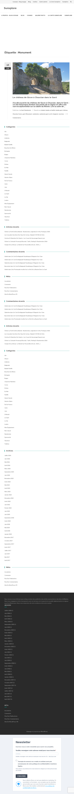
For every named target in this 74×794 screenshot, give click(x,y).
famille (6, 171)
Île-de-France (8, 180)
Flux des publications (11, 287)
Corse (6, 161)
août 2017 (8, 547)
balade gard (59, 110)
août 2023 (8, 481)
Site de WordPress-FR (11, 294)
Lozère (6, 200)
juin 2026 (7, 459)
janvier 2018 (8, 534)
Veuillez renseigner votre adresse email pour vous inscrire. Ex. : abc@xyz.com (36, 756)
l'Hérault (7, 190)
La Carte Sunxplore (54, 2)
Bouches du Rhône (10, 148)
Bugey (6, 154)
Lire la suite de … (58, 106)
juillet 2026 (8, 455)
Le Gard (21, 110)
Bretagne (7, 151)
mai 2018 (7, 527)
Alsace (6, 134)
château (65, 110)
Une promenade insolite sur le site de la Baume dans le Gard (29, 269)
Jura (6, 187)
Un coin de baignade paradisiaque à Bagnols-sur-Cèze (26, 256)
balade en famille (50, 110)
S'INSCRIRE (21, 776)
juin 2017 (7, 554)
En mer (6, 167)
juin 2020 (7, 514)
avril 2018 (7, 531)
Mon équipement (9, 203)
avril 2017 (7, 560)
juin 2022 (7, 504)
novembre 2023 (9, 478)
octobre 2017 (9, 540)
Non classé (8, 207)
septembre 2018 (9, 517)
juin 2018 (7, 524)
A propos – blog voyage (19, 2)
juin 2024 (7, 475)
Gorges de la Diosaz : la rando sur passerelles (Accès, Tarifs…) (22, 244)
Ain (5, 131)
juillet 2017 (8, 550)
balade (43, 110)
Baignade (7, 141)
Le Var (6, 197)
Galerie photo (43, 2)
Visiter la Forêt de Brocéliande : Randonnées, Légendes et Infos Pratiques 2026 (27, 231)
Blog (29, 2)
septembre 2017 (9, 544)
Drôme (6, 164)
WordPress (44, 731)
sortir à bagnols (53, 114)
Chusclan (15, 114)
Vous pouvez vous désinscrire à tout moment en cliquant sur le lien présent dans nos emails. (36, 769)
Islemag (28, 731)
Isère (6, 184)
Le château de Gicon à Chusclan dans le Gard (35, 97)
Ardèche (7, 138)
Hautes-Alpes (8, 177)
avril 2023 (7, 488)
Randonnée (27, 110)
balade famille (8, 144)
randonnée (36, 114)
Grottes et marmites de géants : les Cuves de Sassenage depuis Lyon (25, 238)
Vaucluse (7, 216)
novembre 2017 (9, 537)
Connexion (8, 284)
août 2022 (8, 501)
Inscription (8, 281)
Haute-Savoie (8, 174)
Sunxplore (65, 2)
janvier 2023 (8, 495)
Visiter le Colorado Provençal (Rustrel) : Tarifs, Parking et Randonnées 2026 (26, 241)
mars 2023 (7, 491)
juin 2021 (7, 511)
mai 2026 (7, 462)
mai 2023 (7, 485)
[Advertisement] (37, 31)
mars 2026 (7, 468)
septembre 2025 (9, 472)
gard (24, 114)
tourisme (61, 114)
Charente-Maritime (10, 157)
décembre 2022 (9, 498)
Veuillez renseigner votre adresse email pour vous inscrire (35, 750)
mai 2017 (7, 557)
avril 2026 (7, 465)
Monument (29, 114)
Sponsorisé (8, 213)
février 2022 (8, 508)
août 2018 (8, 521)
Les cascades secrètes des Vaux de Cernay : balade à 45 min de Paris (24, 235)
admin (6, 256)
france (20, 114)
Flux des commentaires (11, 291)
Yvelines (7, 220)
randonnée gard (43, 114)
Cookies (35, 2)
